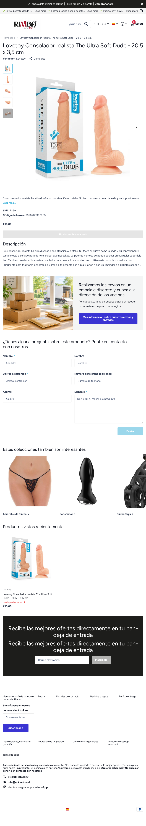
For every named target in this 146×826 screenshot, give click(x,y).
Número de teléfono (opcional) (93, 373)
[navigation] (8, 68)
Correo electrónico (15, 373)
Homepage (9, 37)
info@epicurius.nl (19, 782)
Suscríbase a (16, 727)
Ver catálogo (5, 23)
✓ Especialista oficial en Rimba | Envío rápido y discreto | (70, 3)
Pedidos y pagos (99, 696)
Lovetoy (21, 58)
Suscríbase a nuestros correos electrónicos (16, 708)
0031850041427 (18, 776)
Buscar (42, 696)
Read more (40, 10)
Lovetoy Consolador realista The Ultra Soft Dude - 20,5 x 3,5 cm (27, 596)
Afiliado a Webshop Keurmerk (118, 743)
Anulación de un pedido (51, 741)
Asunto (7, 391)
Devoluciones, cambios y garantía (16, 743)
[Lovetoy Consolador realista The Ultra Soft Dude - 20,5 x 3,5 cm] (30, 558)
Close (142, 4)
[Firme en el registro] (124, 24)
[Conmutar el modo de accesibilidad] (141, 11)
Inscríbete (101, 659)
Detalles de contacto (67, 696)
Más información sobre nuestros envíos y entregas (108, 318)
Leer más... (9, 202)
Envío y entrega (127, 696)
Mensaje (80, 391)
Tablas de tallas (11, 754)
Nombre (9, 355)
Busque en (86, 24)
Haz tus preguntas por (28, 787)
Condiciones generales (85, 741)
